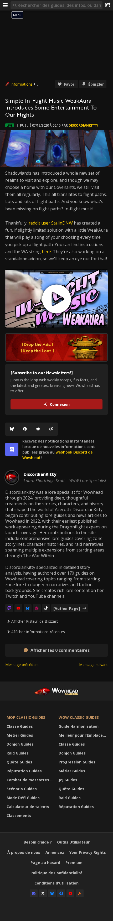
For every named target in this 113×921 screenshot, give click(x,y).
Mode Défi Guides (23, 797)
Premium (74, 862)
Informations (22, 84)
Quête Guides (19, 761)
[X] (43, 893)
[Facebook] (25, 429)
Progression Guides (77, 761)
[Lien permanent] (51, 429)
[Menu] (5, 5)
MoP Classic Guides (26, 717)
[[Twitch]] (9, 608)
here (46, 251)
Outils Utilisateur (73, 842)
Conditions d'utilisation (56, 883)
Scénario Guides (22, 788)
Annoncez (54, 852)
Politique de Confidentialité (56, 872)
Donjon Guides (20, 744)
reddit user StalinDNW (51, 223)
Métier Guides (20, 735)
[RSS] (80, 893)
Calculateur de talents (28, 806)
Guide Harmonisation (79, 726)
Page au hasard (45, 862)
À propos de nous (23, 852)
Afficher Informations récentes (38, 631)
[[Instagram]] (37, 608)
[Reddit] (38, 429)
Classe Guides (20, 726)
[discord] (11, 449)
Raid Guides (18, 753)
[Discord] (34, 893)
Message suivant (93, 664)
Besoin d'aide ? (38, 842)
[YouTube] (18, 608)
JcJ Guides (68, 779)
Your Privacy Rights (87, 852)
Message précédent (22, 664)
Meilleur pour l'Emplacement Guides (83, 735)
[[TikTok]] (46, 608)
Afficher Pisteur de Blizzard (35, 621)
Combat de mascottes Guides (31, 779)
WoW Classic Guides (79, 717)
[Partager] (107, 5)
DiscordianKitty (83, 125)
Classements (19, 815)
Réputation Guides (24, 770)
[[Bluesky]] (11, 429)
